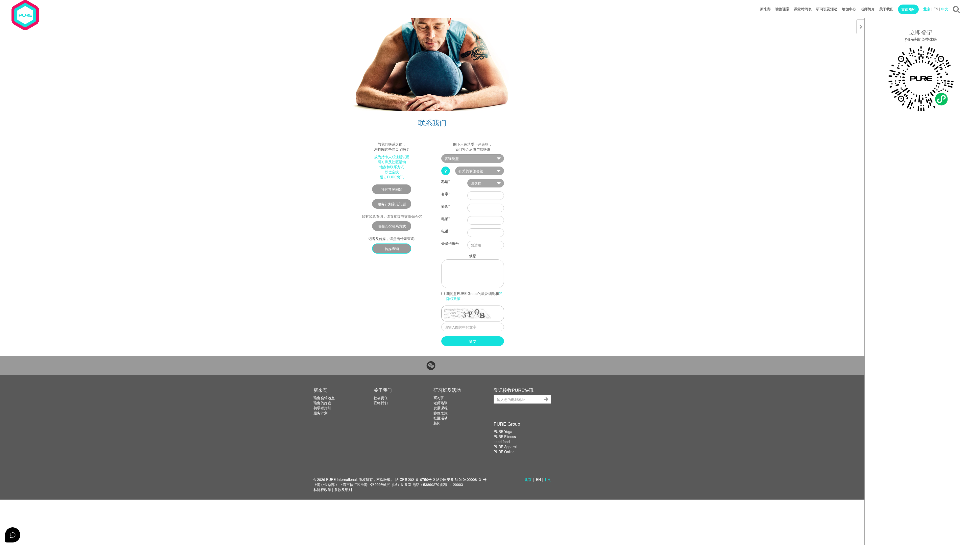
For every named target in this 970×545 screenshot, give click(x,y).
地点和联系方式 (391, 166)
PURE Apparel (505, 446)
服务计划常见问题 (392, 203)
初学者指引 (322, 407)
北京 (926, 8)
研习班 (438, 397)
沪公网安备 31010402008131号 (461, 479)
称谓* (445, 181)
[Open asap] (12, 534)
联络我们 (381, 402)
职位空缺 (392, 171)
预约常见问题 (391, 189)
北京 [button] (527, 479)
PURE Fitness (505, 436)
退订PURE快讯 (392, 176)
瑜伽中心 (849, 8)
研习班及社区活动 (392, 161)
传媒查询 (392, 248)
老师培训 (440, 402)
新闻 (437, 422)
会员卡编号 (450, 243)
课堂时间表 (803, 8)
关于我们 (886, 8)
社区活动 (440, 417)
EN (935, 8)
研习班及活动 (826, 8)
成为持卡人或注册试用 (391, 156)
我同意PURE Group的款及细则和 (474, 296)
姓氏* (445, 206)
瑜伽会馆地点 (324, 397)
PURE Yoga (503, 431)
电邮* (445, 218)
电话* (445, 230)
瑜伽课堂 (782, 8)
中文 (944, 8)
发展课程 (440, 407)
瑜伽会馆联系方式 (392, 226)
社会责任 (381, 397)
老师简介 (868, 8)
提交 (472, 341)
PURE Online (504, 451)
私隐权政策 (322, 489)
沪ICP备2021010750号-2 (415, 479)
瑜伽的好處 (322, 402)
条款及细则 (343, 489)
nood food (502, 441)
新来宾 (765, 8)
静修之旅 (440, 412)
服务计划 (320, 412)
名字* (445, 193)
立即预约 (908, 9)
